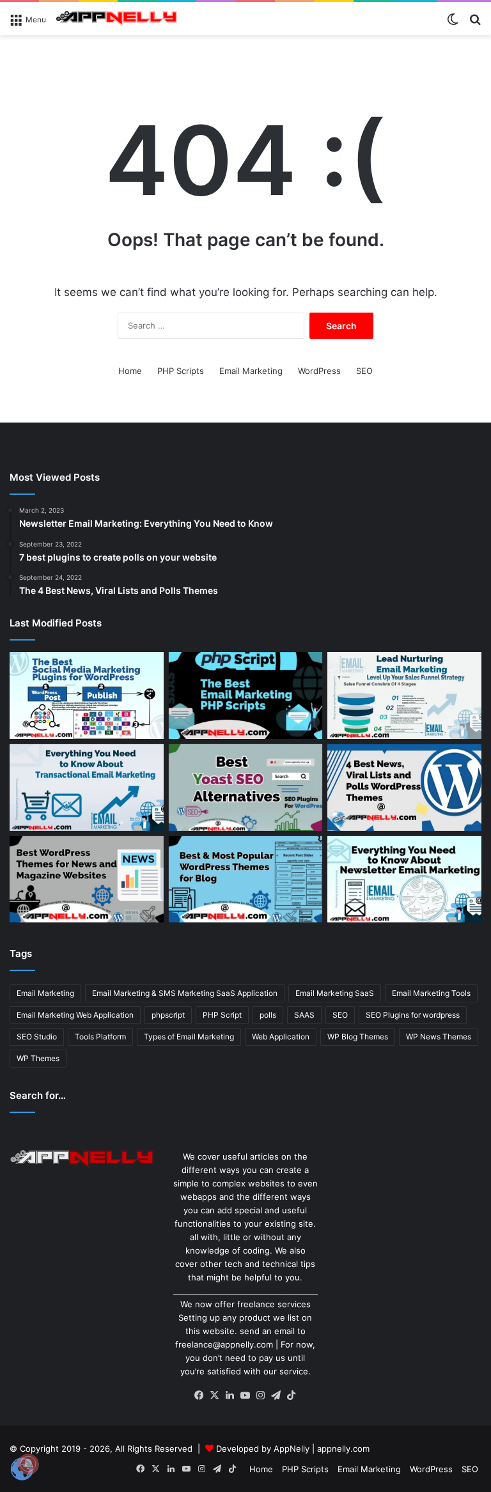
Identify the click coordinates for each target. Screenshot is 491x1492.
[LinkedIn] (230, 1395)
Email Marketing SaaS (334, 993)
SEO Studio (37, 1036)
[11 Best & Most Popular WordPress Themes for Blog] (246, 879)
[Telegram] (276, 1395)
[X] (214, 1395)
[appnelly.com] (116, 18)
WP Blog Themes (357, 1036)
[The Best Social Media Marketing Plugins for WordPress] (87, 695)
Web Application (280, 1036)
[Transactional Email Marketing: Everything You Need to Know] (87, 787)
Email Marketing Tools (431, 993)
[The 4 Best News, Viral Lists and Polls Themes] (404, 787)
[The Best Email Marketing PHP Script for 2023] (246, 695)
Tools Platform (100, 1036)
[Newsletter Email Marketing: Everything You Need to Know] (404, 879)
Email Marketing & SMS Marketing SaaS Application (184, 993)
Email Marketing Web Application (75, 1015)
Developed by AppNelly (264, 1448)
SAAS (304, 1015)
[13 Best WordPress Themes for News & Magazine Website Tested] (87, 879)
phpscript (168, 1015)
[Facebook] (199, 1395)
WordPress (319, 371)
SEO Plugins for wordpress (413, 1015)
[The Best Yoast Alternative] (246, 787)
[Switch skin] (452, 23)
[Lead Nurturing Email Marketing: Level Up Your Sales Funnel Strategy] (404, 695)
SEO (364, 371)
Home (130, 371)
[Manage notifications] (28, 1464)
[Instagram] (261, 1395)
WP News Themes (438, 1036)
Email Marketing (251, 371)
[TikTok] (291, 1395)
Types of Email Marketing (189, 1036)
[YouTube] (245, 1395)
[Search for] (475, 23)
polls (268, 1015)
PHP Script (222, 1015)
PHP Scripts (180, 371)
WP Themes (38, 1058)
